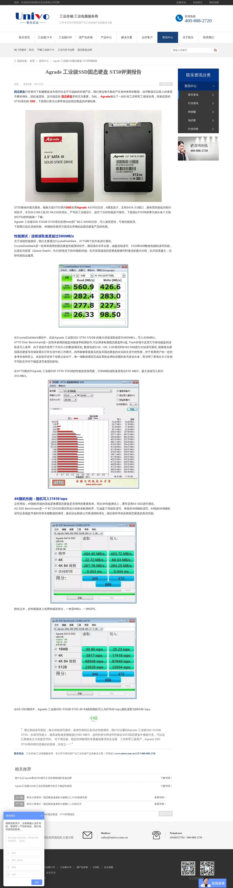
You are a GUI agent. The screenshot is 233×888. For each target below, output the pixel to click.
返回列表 (166, 84)
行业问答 (193, 129)
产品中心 (106, 37)
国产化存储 (86, 37)
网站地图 (214, 2)
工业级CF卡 (45, 37)
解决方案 (126, 37)
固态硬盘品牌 (85, 50)
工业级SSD (65, 37)
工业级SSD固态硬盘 (47, 814)
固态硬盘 (19, 91)
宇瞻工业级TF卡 (45, 50)
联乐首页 (24, 37)
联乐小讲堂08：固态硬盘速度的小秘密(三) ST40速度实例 (57, 797)
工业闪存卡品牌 (66, 50)
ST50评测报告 (67, 814)
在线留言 (197, 2)
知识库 (192, 120)
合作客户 (147, 37)
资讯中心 (167, 37)
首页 (32, 61)
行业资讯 (193, 103)
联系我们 (208, 37)
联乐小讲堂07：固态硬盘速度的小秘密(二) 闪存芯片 (54, 804)
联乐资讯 (193, 94)
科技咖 (192, 111)
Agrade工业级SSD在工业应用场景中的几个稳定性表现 (43, 786)
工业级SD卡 (66, 867)
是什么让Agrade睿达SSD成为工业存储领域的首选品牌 (43, 778)
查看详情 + (160, 797)
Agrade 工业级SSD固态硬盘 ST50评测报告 (75, 61)
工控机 (96, 867)
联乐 (31, 50)
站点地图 (108, 867)
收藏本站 (181, 2)
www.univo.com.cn (125, 753)
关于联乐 (188, 37)
